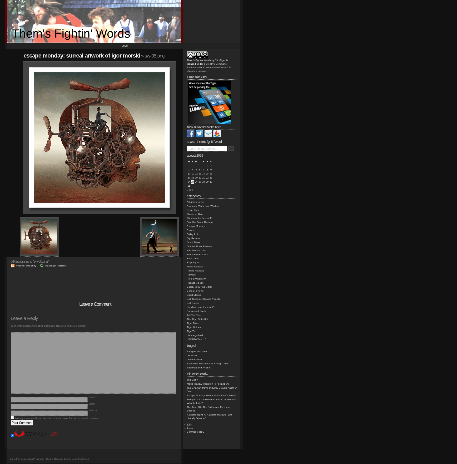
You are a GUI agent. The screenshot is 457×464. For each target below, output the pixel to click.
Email (92, 404)
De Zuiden (192, 355)
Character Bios (195, 214)
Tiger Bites (193, 323)
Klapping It (193, 262)
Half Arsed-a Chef (196, 250)
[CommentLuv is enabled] (36, 436)
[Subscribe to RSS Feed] (217, 136)
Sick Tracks (193, 303)
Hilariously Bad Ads (197, 254)
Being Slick (193, 210)
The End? (192, 379)
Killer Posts (193, 258)
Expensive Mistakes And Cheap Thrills (207, 363)
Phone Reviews (195, 270)
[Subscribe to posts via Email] (208, 136)
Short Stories (194, 295)
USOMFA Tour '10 (196, 339)
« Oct (190, 190)
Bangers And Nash (197, 351)
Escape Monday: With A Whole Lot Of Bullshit (212, 395)
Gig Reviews (193, 238)
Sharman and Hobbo (198, 367)
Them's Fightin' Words (71, 33)
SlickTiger (220, 60)
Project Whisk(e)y (196, 278)
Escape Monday (196, 226)
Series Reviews (195, 291)
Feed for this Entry (26, 265)
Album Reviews (195, 202)
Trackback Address (55, 265)
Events (190, 230)
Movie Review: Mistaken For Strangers (208, 383)
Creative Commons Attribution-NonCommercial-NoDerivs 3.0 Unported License (209, 67)
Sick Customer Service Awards (203, 299)
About (125, 45)
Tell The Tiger (194, 315)
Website (93, 410)
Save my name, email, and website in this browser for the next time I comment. (57, 418)
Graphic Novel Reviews (199, 246)
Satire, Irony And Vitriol (199, 286)
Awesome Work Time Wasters (203, 206)
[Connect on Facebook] (190, 136)
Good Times (193, 242)
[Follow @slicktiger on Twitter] (199, 136)
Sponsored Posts (196, 311)
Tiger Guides (194, 327)
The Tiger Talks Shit (198, 319)
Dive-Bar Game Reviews (200, 222)
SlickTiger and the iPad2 (200, 307)
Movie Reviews (195, 266)
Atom (190, 428)
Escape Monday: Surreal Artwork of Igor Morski (82, 55)
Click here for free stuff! (199, 218)
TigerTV (191, 331)
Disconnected (194, 359)
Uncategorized (195, 335)
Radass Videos (195, 282)
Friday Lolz (193, 234)
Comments (195, 431)
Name (92, 397)
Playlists (191, 274)
